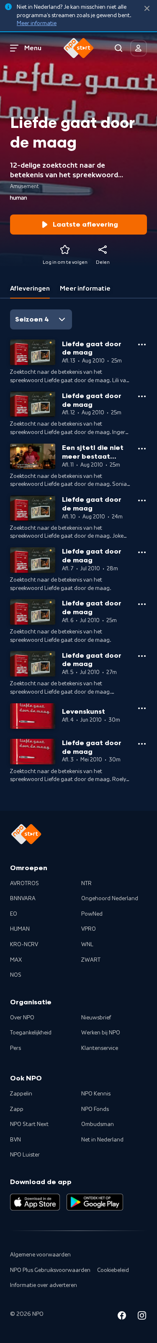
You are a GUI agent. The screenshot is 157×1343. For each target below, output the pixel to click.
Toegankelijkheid (30, 1033)
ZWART (90, 960)
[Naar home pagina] (79, 48)
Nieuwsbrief (96, 1018)
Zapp (16, 1109)
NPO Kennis (96, 1094)
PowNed (92, 914)
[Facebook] (122, 1316)
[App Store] (35, 1202)
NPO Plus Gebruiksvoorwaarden (50, 1270)
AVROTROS (24, 883)
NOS (15, 975)
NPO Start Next (29, 1124)
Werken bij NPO (100, 1033)
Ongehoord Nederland (109, 898)
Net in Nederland (102, 1140)
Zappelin (21, 1094)
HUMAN (20, 929)
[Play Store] (95, 1202)
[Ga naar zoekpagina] (118, 48)
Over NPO (22, 1018)
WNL (87, 944)
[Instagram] (142, 1316)
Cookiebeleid (113, 1270)
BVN (15, 1140)
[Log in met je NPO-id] (138, 48)
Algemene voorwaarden (40, 1255)
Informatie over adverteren (43, 1285)
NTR (86, 883)
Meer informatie (37, 23)
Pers (15, 1048)
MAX (16, 960)
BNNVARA (23, 898)
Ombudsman (97, 1124)
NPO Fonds (95, 1109)
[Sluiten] (147, 8)
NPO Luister (25, 1155)
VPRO (88, 929)
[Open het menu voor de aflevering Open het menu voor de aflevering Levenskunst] (142, 708)
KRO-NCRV (24, 944)
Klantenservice (99, 1048)
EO (13, 914)
